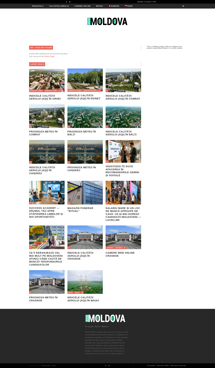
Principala (38, 6)
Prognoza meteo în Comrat (43, 133)
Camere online (83, 6)
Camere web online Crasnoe (120, 254)
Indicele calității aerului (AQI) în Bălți (121, 133)
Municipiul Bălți (163, 365)
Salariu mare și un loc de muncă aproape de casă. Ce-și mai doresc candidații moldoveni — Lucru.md (123, 214)
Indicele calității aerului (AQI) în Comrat (123, 97)
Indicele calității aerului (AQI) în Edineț (83, 97)
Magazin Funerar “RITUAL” (80, 209)
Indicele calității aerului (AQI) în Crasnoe (80, 255)
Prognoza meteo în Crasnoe (43, 299)
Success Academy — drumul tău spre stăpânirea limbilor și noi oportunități (46, 212)
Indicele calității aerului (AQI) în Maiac (83, 299)
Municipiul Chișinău (178, 365)
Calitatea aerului (59, 6)
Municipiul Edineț (75, 90)
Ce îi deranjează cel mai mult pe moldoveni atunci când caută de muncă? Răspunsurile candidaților (46, 258)
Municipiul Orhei (36, 90)
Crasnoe (110, 247)
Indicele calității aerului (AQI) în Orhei (45, 97)
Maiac (71, 292)
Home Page (49, 56)
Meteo (99, 6)
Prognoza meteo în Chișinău (81, 169)
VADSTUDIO (46, 365)
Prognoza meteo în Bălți (81, 133)
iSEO (54, 365)
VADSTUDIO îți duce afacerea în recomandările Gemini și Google (122, 171)
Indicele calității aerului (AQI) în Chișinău (42, 170)
